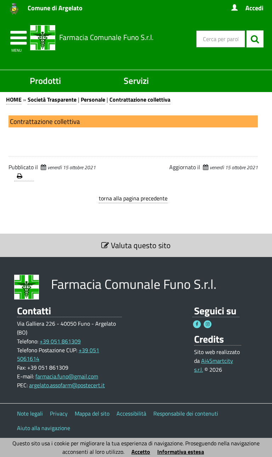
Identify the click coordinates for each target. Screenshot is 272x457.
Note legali (30, 413)
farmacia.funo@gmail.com (66, 376)
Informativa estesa (180, 451)
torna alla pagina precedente (133, 198)
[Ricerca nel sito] (255, 38)
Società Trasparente (52, 99)
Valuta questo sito (140, 245)
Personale (93, 99)
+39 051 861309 (60, 341)
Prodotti (45, 80)
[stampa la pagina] (24, 176)
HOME (14, 99)
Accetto (140, 451)
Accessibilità (131, 413)
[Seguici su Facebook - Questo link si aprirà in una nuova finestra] (197, 324)
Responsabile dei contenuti (185, 413)
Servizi (136, 80)
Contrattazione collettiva (139, 99)
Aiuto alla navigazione (43, 428)
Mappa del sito (92, 413)
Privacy (59, 413)
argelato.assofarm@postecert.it (67, 385)
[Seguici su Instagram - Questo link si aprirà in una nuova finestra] (207, 324)
